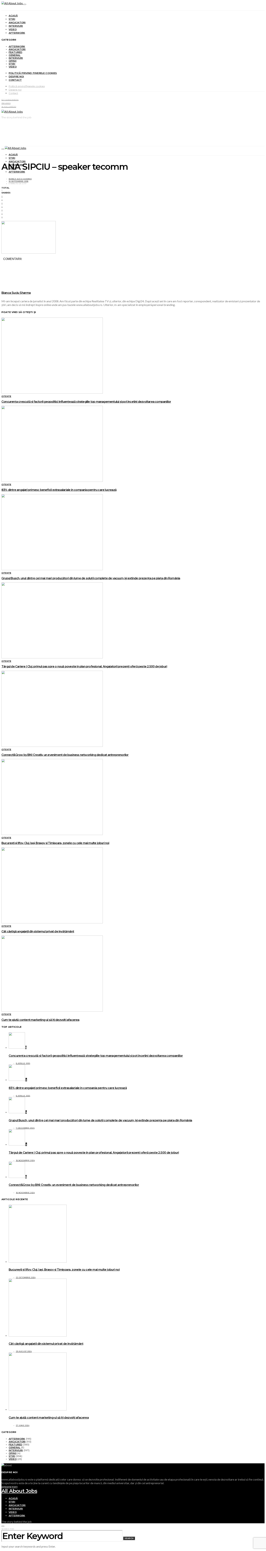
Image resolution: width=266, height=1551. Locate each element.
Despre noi (16, 76)
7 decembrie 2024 (25, 1128)
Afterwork (17, 32)
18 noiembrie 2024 (25, 1160)
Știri (12, 19)
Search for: (7, 1529)
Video (13, 29)
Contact (15, 79)
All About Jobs (19, 1491)
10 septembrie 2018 (18, 181)
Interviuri (16, 25)
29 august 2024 (24, 1351)
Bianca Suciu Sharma (20, 179)
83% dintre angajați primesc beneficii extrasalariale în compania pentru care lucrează (59, 490)
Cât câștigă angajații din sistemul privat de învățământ (37, 931)
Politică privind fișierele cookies (33, 73)
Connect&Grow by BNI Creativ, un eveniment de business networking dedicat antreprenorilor (65, 755)
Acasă (13, 15)
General (14, 55)
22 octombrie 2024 (25, 1277)
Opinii (12, 60)
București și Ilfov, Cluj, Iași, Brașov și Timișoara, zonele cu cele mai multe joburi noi (55, 843)
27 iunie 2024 (22, 1425)
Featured (15, 52)
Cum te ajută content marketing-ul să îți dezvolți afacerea (40, 1020)
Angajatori (17, 22)
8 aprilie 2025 (23, 1063)
